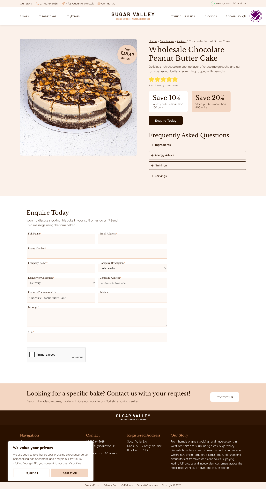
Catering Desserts (182, 16)
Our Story (26, 3)
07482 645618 (49, 3)
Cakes (24, 16)
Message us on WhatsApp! (102, 453)
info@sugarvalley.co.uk (79, 3)
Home (153, 41)
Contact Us (108, 3)
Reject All (31, 473)
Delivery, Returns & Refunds (118, 485)
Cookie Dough (236, 16)
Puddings (210, 16)
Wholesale (167, 41)
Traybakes (72, 16)
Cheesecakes (47, 16)
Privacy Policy (92, 485)
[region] (50, 461)
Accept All (70, 473)
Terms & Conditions (147, 485)
